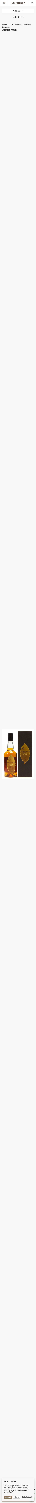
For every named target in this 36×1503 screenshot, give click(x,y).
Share (17, 11)
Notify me (19, 17)
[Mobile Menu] (4, 3)
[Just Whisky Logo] (18, 3)
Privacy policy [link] (27, 1497)
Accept (8, 1497)
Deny (17, 1497)
